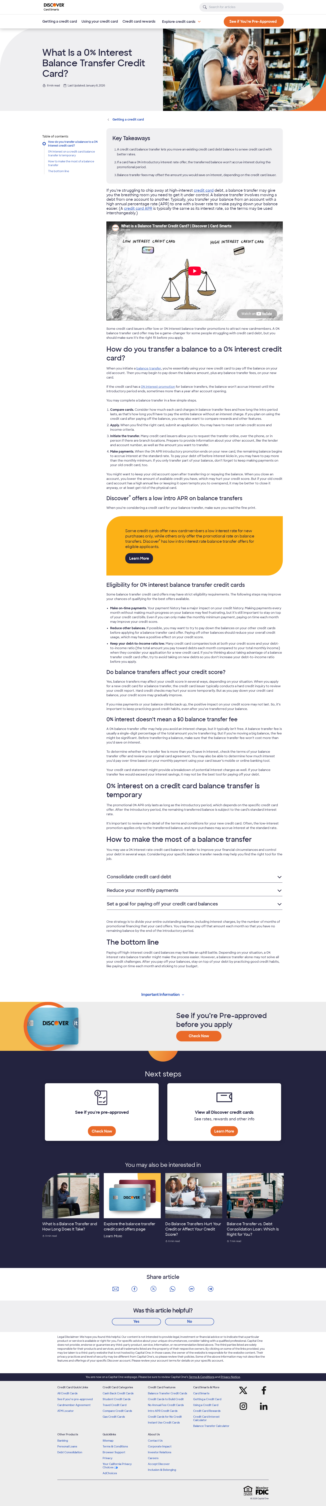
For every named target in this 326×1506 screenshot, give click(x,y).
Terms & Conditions (202, 1377)
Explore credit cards (178, 21)
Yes (136, 1321)
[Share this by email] (115, 1289)
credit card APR (138, 208)
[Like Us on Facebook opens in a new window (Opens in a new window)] (263, 1390)
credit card (204, 190)
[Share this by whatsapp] (172, 1289)
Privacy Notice (230, 1377)
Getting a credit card (59, 21)
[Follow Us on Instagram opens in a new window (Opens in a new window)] (244, 1406)
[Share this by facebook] (134, 1289)
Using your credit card (100, 21)
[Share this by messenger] (191, 1289)
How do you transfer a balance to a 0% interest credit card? (73, 143)
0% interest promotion (158, 387)
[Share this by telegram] (210, 1289)
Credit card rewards (138, 21)
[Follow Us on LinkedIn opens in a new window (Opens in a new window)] (263, 1406)
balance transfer (148, 368)
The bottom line (58, 171)
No (189, 1321)
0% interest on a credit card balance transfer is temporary (71, 153)
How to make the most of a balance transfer (71, 163)
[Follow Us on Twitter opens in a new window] (244, 1390)
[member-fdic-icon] (262, 1491)
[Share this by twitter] (153, 1289)
